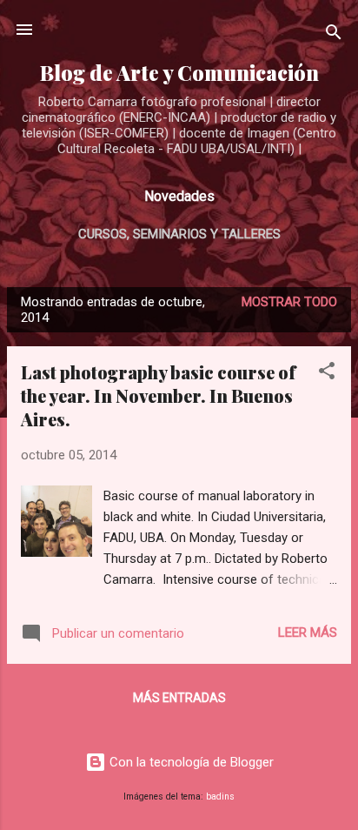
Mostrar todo (289, 302)
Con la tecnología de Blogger (190, 762)
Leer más (307, 632)
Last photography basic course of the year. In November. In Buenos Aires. (158, 395)
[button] (326, 373)
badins (220, 796)
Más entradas (179, 698)
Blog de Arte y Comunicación (179, 72)
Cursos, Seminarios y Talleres (179, 234)
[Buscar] (333, 35)
